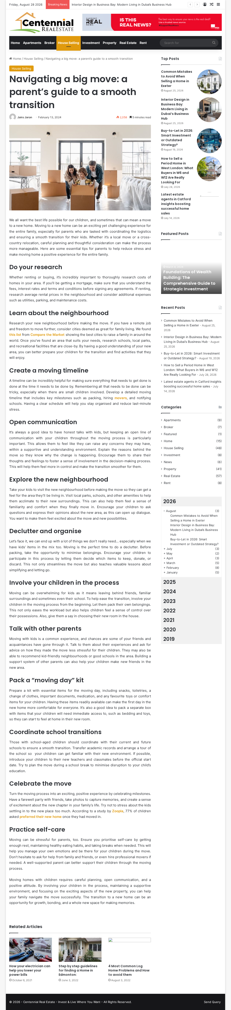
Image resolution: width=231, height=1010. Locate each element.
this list (15, 334)
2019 (169, 639)
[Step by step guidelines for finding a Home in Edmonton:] (80, 950)
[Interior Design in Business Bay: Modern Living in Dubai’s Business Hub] (209, 109)
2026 (169, 501)
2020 (169, 629)
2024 (169, 591)
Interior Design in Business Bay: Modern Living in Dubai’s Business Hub (175, 109)
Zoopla (117, 811)
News (168, 462)
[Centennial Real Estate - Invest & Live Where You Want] (41, 22)
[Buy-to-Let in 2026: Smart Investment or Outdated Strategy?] (209, 140)
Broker (49, 43)
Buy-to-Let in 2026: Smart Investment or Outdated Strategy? (177, 137)
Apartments (32, 43)
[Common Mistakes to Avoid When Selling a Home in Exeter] (209, 81)
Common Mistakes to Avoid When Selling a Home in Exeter (176, 78)
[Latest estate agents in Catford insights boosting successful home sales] (209, 204)
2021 (168, 620)
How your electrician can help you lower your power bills (29, 970)
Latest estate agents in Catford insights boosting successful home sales (176, 204)
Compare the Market (47, 334)
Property (109, 43)
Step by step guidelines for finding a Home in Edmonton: (78, 970)
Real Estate (128, 43)
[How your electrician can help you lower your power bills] (30, 950)
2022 (169, 610)
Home (15, 43)
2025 (169, 582)
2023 (169, 601)
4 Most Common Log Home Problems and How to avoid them (129, 970)
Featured (170, 434)
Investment (91, 43)
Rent (143, 43)
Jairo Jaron (24, 117)
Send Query (212, 1002)
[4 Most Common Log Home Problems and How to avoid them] (129, 950)
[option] (191, 269)
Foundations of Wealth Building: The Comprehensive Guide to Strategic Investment (189, 280)
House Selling (68, 43)
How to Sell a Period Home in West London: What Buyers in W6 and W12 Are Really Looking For (177, 170)
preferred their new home (41, 816)
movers (120, 398)
